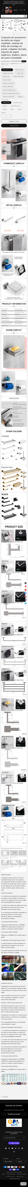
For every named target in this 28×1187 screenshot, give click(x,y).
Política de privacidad (21, 1174)
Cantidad (3, 112)
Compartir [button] (5, 1096)
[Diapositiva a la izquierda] (10, 34)
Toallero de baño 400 (8, 83)
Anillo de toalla (19, 69)
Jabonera (20, 96)
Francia (5, 110)
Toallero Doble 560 (18, 76)
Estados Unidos (19, 103)
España (5, 106)
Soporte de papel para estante (11, 93)
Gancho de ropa (7, 69)
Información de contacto (15, 1178)
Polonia (20, 110)
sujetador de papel (8, 73)
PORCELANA (6, 102)
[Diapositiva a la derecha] (17, 34)
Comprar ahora (14, 125)
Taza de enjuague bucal (9, 90)
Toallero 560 (6, 76)
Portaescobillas (7, 79)
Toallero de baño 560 (8, 96)
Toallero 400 (20, 73)
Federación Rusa (16, 106)
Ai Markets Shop (12, 1172)
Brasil (13, 110)
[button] (3, 10)
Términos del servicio (10, 1176)
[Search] (25, 16)
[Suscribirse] (23, 1138)
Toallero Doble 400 (8, 86)
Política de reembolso (11, 1174)
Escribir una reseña (14, 1114)
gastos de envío (14, 63)
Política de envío (20, 1176)
